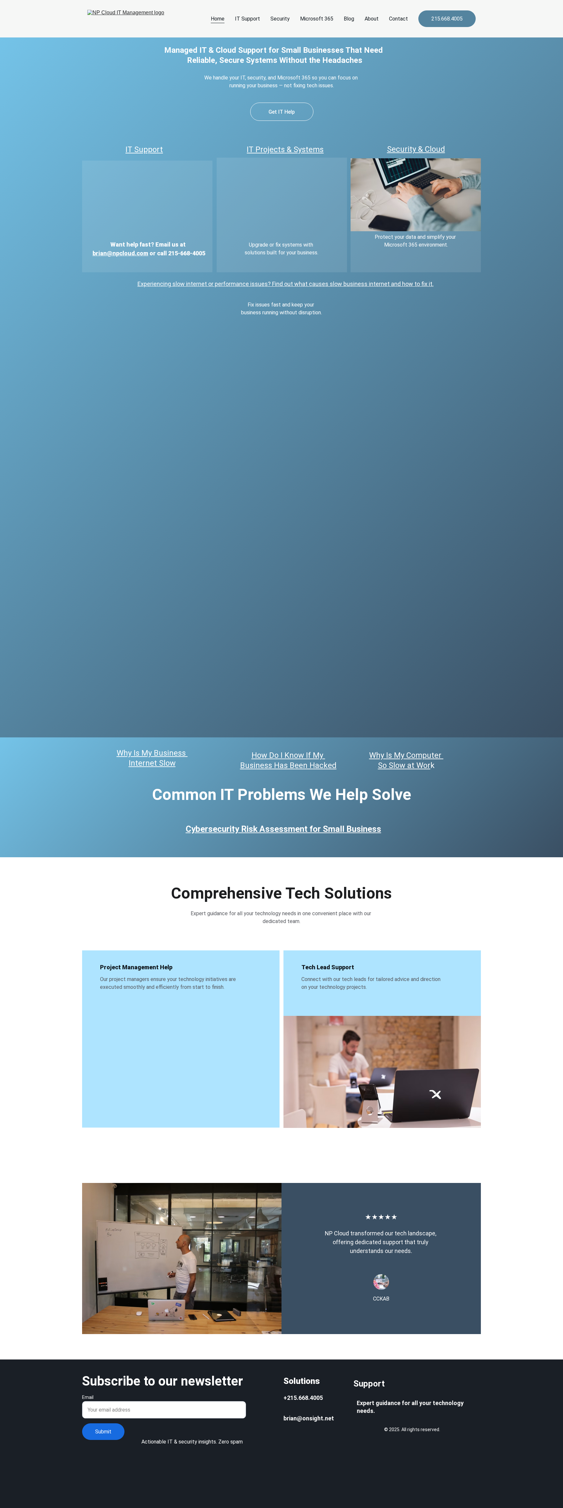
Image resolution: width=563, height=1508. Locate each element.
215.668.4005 (447, 19)
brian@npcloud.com (120, 253)
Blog (349, 19)
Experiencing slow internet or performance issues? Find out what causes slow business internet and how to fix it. (285, 283)
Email (88, 1397)
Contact (398, 19)
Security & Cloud (416, 149)
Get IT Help (281, 112)
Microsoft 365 (316, 19)
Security (280, 19)
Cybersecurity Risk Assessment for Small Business (283, 829)
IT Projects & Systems (285, 149)
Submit (103, 1432)
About (372, 19)
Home (217, 19)
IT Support (247, 19)
